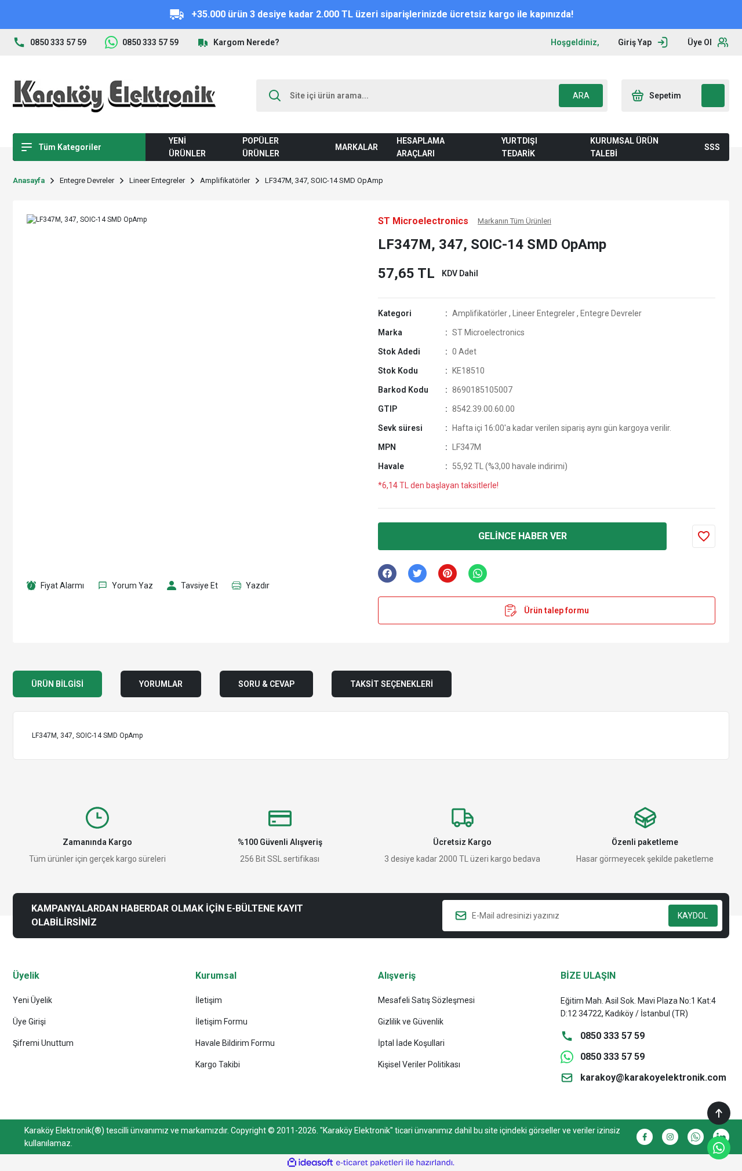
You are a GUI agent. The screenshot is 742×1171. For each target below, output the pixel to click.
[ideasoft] (310, 1162)
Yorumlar (161, 684)
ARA (581, 95)
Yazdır (258, 585)
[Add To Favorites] (703, 536)
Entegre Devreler (611, 313)
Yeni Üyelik (32, 1000)
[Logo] (114, 95)
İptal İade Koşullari (411, 1043)
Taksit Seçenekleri (391, 684)
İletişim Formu (221, 1021)
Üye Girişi (29, 1021)
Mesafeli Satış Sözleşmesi (426, 1000)
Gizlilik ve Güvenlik (410, 1021)
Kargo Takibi (217, 1064)
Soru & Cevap (266, 684)
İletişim (208, 1000)
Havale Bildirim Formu (235, 1043)
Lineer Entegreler (543, 313)
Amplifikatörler (479, 313)
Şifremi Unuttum (43, 1043)
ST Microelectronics (488, 332)
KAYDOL (693, 915)
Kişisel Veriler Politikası (419, 1064)
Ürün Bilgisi (57, 684)
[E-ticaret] (369, 1163)
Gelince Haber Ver (522, 535)
